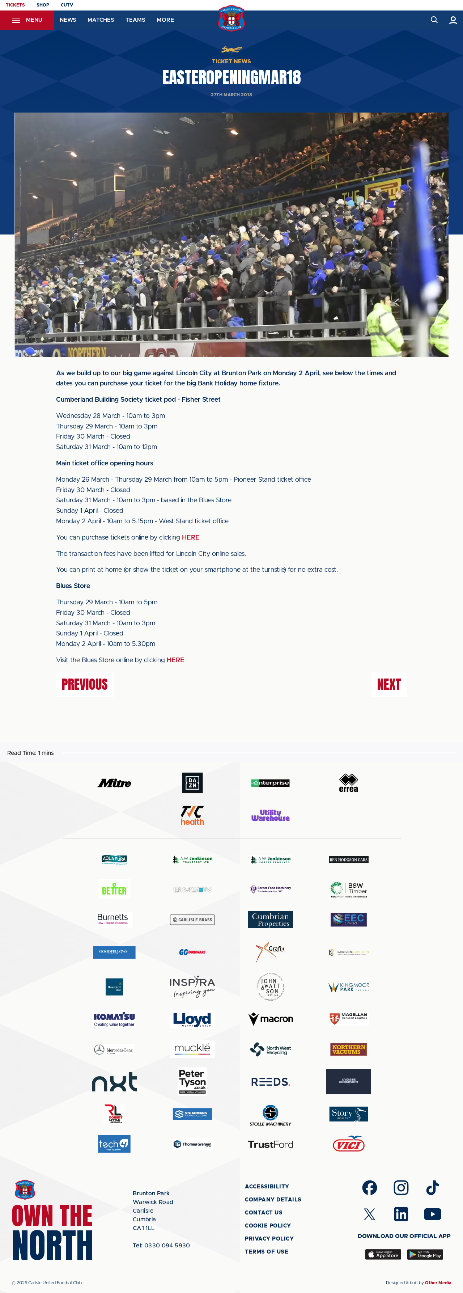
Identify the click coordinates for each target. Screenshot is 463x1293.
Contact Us (264, 1213)
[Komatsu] (114, 1019)
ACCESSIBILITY (267, 1187)
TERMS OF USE (266, 1252)
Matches (101, 20)
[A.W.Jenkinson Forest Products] (270, 860)
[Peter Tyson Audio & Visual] (192, 1081)
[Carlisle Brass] (192, 919)
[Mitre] (114, 783)
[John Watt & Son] (270, 986)
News (68, 20)
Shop (43, 5)
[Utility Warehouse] (270, 815)
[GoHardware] (192, 952)
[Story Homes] (348, 1114)
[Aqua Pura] (114, 860)
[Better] (114, 890)
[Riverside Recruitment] (348, 1081)
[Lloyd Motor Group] (192, 1019)
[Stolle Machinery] (270, 1114)
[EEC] (348, 920)
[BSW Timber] (348, 890)
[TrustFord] (270, 1144)
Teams (135, 20)
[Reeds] (270, 1082)
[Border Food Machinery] (270, 890)
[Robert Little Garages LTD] (114, 1114)
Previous (85, 684)
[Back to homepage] (232, 19)
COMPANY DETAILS (273, 1200)
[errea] (348, 783)
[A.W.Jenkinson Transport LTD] (192, 860)
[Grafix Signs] (270, 952)
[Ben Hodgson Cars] (348, 860)
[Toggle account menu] (453, 20)
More (165, 20)
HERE (191, 537)
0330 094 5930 (161, 1245)
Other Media (438, 1283)
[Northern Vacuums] (348, 1049)
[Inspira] (192, 987)
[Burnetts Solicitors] (114, 920)
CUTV (67, 5)
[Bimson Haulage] (192, 890)
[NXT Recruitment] (114, 1081)
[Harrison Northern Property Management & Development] (348, 952)
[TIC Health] (192, 815)
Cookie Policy (268, 1226)
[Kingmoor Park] (348, 987)
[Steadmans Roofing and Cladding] (192, 1114)
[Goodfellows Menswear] (114, 952)
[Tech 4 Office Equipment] (114, 1144)
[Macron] (270, 1019)
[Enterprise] (270, 783)
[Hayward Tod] (114, 987)
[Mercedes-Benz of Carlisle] (114, 1049)
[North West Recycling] (270, 1049)
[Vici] (348, 1144)
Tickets (15, 5)
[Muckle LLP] (192, 1049)
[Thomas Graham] (192, 1144)
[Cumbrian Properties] (270, 919)
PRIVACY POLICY (269, 1239)
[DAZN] (192, 783)
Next (389, 684)
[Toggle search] (433, 20)
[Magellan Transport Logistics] (348, 1019)
